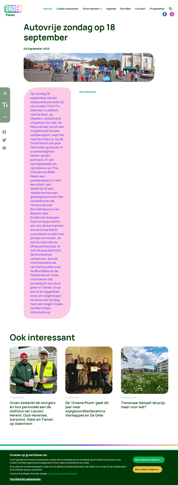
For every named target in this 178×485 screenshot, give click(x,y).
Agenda (111, 8)
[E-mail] (4, 148)
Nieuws (47, 8)
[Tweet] (4, 140)
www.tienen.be (87, 91)
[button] (170, 9)
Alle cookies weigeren (146, 469)
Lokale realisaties (67, 8)
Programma (157, 8)
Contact (140, 8)
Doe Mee (125, 8)
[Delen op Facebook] (4, 132)
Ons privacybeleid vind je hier (62, 473)
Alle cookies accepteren (147, 459)
